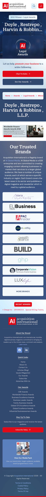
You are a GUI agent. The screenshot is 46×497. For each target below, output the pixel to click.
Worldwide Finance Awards (23, 394)
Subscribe (23, 378)
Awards (17, 96)
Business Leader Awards (23, 400)
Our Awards (23, 376)
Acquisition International (23, 476)
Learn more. (23, 344)
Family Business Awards (23, 403)
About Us (23, 365)
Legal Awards (29, 96)
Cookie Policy (23, 486)
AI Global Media (13, 160)
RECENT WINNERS (23, 304)
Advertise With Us (23, 381)
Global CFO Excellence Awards (23, 405)
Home (7, 96)
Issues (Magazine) (23, 373)
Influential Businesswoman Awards (23, 411)
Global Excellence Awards (23, 408)
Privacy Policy (23, 488)
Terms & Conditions (23, 483)
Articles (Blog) (23, 370)
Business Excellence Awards (23, 397)
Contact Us (23, 367)
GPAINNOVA (16, 310)
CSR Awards (23, 392)
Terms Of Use (23, 491)
